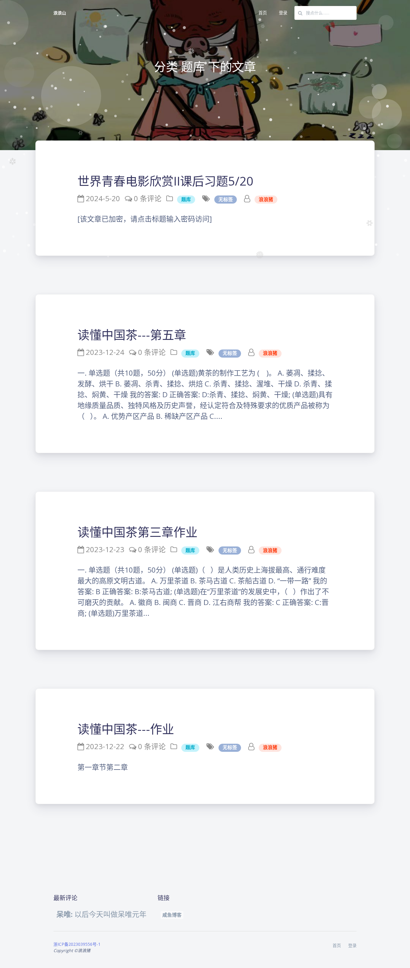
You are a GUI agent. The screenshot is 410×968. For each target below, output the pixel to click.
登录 (283, 13)
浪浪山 (59, 13)
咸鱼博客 (172, 915)
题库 (186, 199)
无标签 (226, 199)
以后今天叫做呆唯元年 (101, 914)
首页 (262, 13)
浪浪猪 (266, 199)
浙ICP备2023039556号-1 (77, 944)
